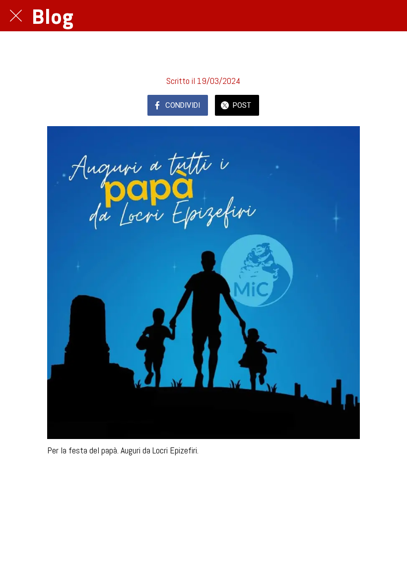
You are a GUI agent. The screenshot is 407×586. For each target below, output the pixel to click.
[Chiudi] (16, 16)
